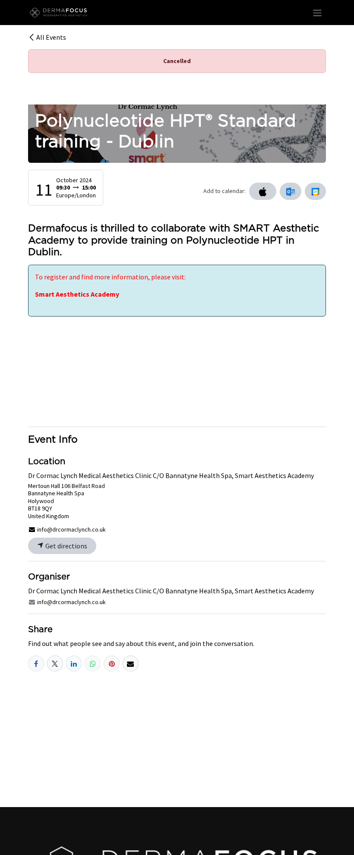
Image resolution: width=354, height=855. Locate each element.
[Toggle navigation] (317, 12)
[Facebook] (36, 663)
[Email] (131, 663)
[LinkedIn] (74, 663)
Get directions (65, 546)
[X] (55, 663)
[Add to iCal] (262, 191)
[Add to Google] (315, 191)
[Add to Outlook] (290, 191)
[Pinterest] (112, 663)
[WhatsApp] (93, 663)
